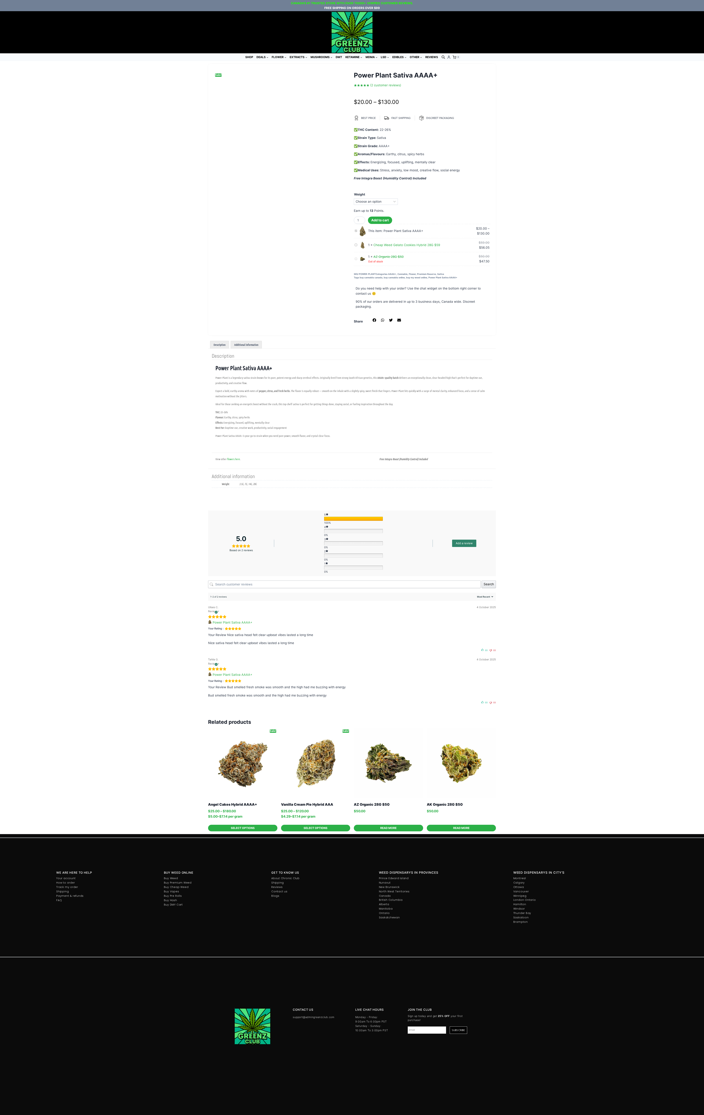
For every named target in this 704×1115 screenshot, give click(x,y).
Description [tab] (219, 344)
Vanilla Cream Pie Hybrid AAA (307, 804)
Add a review (464, 543)
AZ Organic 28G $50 (372, 804)
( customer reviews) (385, 85)
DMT (339, 57)
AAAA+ (392, 274)
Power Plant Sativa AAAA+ (442, 277)
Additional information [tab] (246, 344)
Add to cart (380, 220)
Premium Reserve (426, 274)
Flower (412, 274)
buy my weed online (416, 277)
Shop (249, 57)
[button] (374, 320)
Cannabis (402, 274)
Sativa (440, 274)
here (237, 459)
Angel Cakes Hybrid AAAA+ (232, 804)
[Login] (449, 57)
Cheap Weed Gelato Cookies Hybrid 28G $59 (406, 245)
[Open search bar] (443, 57)
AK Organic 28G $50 (445, 804)
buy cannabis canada (371, 277)
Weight (359, 194)
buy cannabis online (394, 277)
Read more (388, 828)
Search (489, 584)
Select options (243, 828)
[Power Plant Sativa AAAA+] (210, 622)
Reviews (431, 57)
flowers (231, 459)
